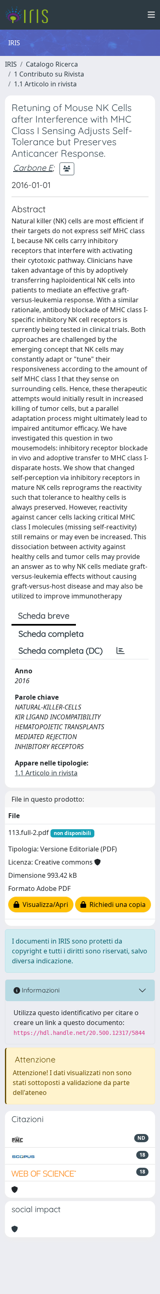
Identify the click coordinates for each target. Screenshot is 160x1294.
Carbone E (33, 167)
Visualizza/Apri (43, 904)
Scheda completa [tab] (51, 633)
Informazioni (39, 990)
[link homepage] (30, 15)
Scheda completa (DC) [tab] (60, 650)
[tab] (121, 650)
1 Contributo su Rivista (49, 74)
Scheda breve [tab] (43, 615)
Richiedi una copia (116, 904)
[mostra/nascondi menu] (151, 15)
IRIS (11, 64)
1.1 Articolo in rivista (45, 83)
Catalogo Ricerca (52, 64)
